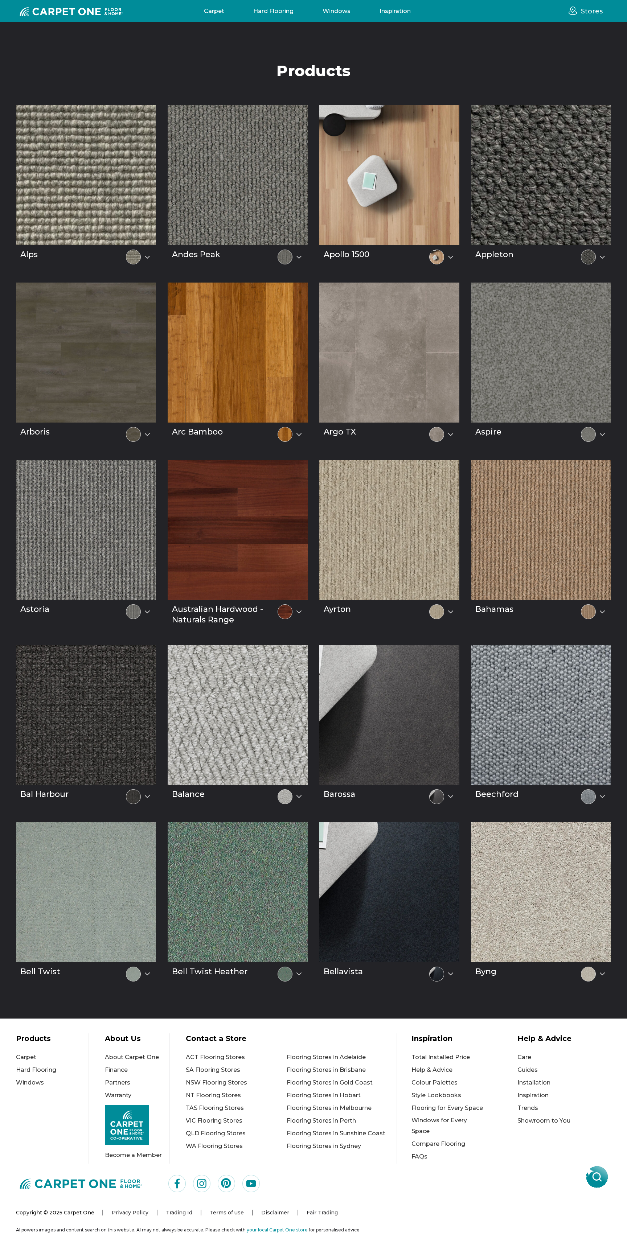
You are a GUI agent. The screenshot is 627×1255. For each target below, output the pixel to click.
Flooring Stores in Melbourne (329, 1107)
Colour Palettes (434, 1082)
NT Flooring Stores (213, 1095)
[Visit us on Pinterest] (226, 1183)
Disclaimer (275, 1212)
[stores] (575, 11)
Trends (527, 1107)
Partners (117, 1082)
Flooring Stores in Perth (321, 1120)
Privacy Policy (130, 1212)
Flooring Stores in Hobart (324, 1095)
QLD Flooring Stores (216, 1133)
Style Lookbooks (436, 1095)
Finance (116, 1069)
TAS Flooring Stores (215, 1107)
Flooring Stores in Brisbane (326, 1069)
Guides (527, 1069)
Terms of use (227, 1212)
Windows (337, 11)
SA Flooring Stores (213, 1069)
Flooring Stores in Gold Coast (330, 1082)
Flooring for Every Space (447, 1107)
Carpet (214, 11)
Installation (533, 1082)
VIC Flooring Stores (214, 1120)
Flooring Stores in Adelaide (326, 1057)
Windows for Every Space (439, 1126)
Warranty (118, 1095)
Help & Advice (431, 1069)
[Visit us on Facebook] (177, 1183)
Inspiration (395, 11)
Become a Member (133, 1155)
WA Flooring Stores (214, 1146)
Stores (592, 11)
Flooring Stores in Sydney (324, 1146)
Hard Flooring (273, 11)
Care (524, 1057)
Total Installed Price (440, 1057)
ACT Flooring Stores (215, 1057)
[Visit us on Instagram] (201, 1183)
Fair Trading (322, 1212)
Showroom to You (543, 1120)
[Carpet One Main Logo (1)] (81, 1183)
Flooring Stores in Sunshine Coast (336, 1133)
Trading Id (179, 1212)
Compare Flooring (438, 1143)
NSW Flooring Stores (216, 1082)
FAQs (419, 1156)
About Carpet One (132, 1057)
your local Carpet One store (277, 1230)
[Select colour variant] (147, 257)
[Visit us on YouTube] (251, 1183)
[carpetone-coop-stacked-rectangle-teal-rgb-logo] (137, 1125)
